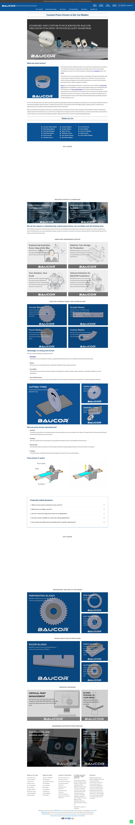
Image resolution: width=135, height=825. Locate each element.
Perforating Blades (49, 129)
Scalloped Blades (46, 793)
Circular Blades (46, 783)
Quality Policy (75, 815)
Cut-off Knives (84, 127)
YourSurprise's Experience (64, 781)
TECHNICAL (84, 9)
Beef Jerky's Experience (63, 777)
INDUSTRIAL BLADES (51, 9)
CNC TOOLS (63, 9)
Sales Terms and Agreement (65, 815)
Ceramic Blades (66, 127)
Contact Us (72, 810)
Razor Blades (46, 795)
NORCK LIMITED (46, 814)
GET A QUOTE (39, 9)
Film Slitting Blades (31, 793)
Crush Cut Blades (85, 131)
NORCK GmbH (44, 812)
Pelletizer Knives (67, 133)
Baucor (62, 85)
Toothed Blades (46, 779)
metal (62, 73)
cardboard (96, 71)
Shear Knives (84, 133)
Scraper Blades (66, 129)
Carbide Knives (48, 137)
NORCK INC (56, 810)
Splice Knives (66, 131)
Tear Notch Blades (49, 131)
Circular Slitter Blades (50, 127)
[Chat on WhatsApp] (131, 822)
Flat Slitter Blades (67, 137)
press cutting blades (77, 89)
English (123, 5)
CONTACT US (93, 9)
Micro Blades (46, 787)
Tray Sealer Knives (67, 135)
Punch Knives (47, 135)
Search (129, 5)
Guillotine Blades (48, 133)
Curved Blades (46, 789)
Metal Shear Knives (31, 791)
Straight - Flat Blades (47, 777)
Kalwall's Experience (63, 779)
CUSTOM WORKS (73, 9)
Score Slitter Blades (86, 135)
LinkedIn (95, 810)
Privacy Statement (54, 815)
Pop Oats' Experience (63, 794)
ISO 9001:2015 (81, 815)
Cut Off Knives (30, 781)
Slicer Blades (84, 129)
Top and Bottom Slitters (48, 781)
